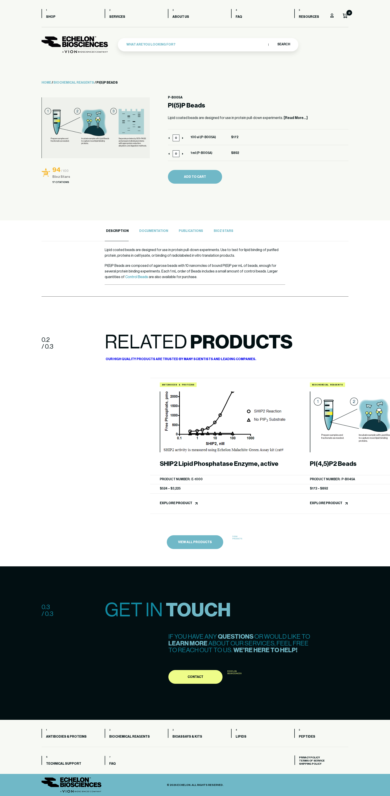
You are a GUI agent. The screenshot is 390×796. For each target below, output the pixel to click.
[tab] (117, 231)
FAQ (239, 16)
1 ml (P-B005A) (201, 153)
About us (180, 16)
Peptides (307, 736)
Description (117, 231)
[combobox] (196, 44)
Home (46, 82)
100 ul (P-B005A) (203, 137)
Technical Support (63, 763)
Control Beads (136, 277)
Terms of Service (312, 760)
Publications (191, 231)
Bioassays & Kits (187, 736)
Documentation (153, 231)
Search (283, 44)
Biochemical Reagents (73, 82)
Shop (51, 16)
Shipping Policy (310, 764)
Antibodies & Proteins (66, 736)
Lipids (241, 736)
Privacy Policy (309, 757)
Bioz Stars (223, 231)
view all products (195, 542)
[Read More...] (296, 118)
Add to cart (195, 176)
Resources (309, 16)
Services (117, 16)
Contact (195, 677)
